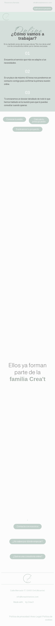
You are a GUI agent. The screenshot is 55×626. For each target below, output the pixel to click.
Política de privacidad (19, 616)
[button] (42, 9)
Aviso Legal (35, 616)
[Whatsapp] (30, 609)
